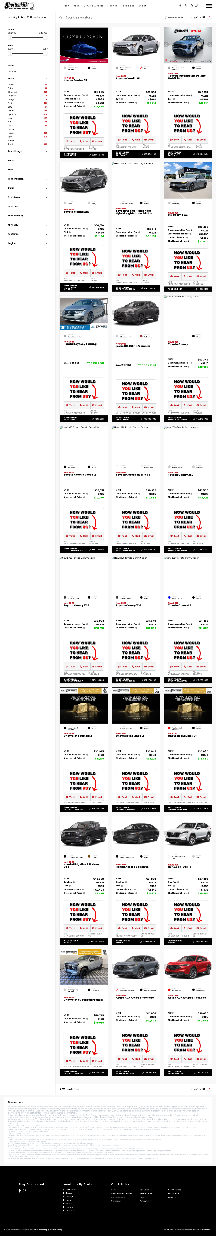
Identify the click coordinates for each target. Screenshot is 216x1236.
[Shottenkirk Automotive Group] (19, 5)
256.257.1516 (150, 1072)
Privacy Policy (43, 1131)
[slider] (10, 37)
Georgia (70, 1196)
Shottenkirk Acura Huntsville (125, 1072)
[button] (157, 44)
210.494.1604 (150, 154)
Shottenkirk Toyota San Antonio (122, 154)
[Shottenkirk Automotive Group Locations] (189, 6)
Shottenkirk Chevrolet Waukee (73, 808)
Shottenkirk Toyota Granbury (125, 288)
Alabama (70, 1210)
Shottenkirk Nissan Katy (70, 155)
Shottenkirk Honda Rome (70, 419)
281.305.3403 (98, 155)
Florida (69, 1207)
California (71, 1189)
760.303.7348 (147, 365)
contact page (196, 1155)
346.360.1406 (202, 289)
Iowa (68, 1200)
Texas (69, 1193)
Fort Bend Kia (175, 289)
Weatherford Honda (71, 942)
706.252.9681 (95, 363)
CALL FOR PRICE (71, 363)
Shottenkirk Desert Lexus (122, 419)
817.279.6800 (150, 288)
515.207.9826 (98, 808)
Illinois (69, 1203)
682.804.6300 (97, 941)
